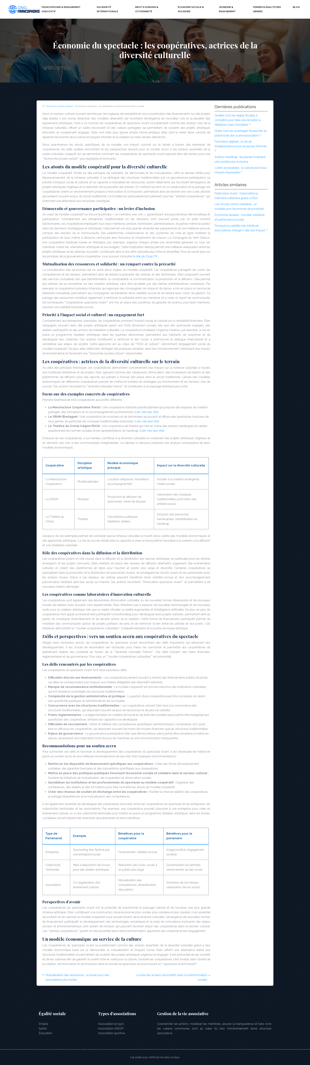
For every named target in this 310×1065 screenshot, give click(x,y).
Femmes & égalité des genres (267, 9)
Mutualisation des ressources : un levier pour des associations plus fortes (77, 977)
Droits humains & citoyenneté (146, 9)
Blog (296, 7)
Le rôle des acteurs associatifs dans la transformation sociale (171, 977)
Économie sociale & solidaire (191, 9)
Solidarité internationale (107, 9)
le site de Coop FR (145, 256)
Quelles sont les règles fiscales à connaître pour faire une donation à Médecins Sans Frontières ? (238, 120)
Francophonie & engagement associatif (61, 9)
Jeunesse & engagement (227, 9)
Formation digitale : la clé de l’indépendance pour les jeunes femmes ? (241, 146)
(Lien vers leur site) (146, 412)
